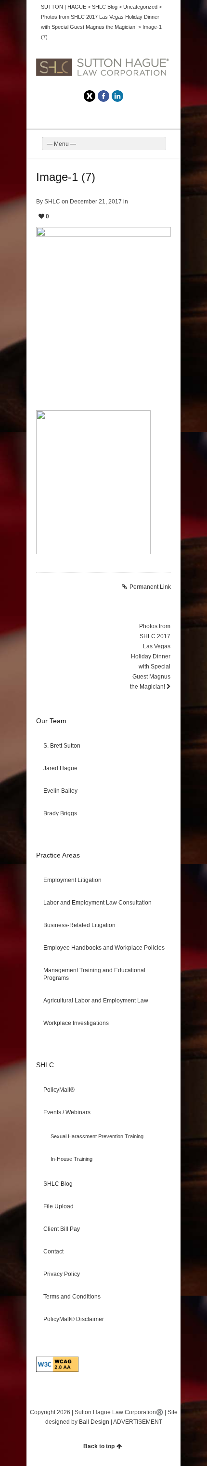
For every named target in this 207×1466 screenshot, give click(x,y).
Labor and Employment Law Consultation (97, 902)
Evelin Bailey (60, 790)
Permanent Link (150, 587)
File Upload (58, 1206)
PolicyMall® (59, 1089)
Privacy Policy (61, 1274)
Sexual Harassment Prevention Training (97, 1136)
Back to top (99, 1446)
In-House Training (71, 1159)
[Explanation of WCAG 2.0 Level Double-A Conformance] (57, 1370)
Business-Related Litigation (79, 925)
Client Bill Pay (61, 1229)
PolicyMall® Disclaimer (73, 1319)
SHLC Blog (58, 1183)
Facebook (103, 96)
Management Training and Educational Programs (94, 974)
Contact (53, 1251)
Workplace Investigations (76, 1023)
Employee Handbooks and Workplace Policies (104, 947)
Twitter (89, 96)
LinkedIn (117, 96)
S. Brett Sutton (61, 745)
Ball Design (94, 1421)
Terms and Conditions (72, 1296)
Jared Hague (60, 768)
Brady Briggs (60, 813)
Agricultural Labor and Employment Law (95, 1000)
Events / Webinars (67, 1112)
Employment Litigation (72, 880)
